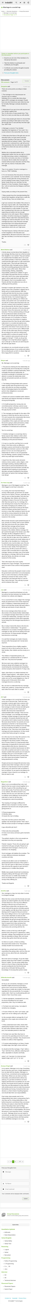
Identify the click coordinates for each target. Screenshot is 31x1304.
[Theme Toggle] (24, 2)
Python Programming (10, 1261)
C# (9, 1266)
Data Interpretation (10, 1235)
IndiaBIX (8, 2)
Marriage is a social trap (10, 13)
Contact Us (8, 1298)
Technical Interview (10, 1280)
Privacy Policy (22, 1298)
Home (3, 11)
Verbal (6, 1252)
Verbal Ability (8, 1241)
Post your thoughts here (11, 73)
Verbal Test (7, 1243)
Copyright (14, 1298)
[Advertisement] (15, 33)
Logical (6, 1249)
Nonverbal (7, 1255)
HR (5, 1278)
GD (5, 1275)
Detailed (27, 81)
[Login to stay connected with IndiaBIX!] (28, 2)
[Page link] (22, 1161)
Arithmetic (7, 1232)
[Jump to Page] (11, 1161)
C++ (5, 1266)
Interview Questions (12, 11)
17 (20, 1161)
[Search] (16, 2)
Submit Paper (8, 1289)
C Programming (9, 1263)
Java (5, 1269)
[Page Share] (20, 2)
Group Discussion (24, 11)
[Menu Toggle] (2, 2)
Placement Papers (9, 1286)
